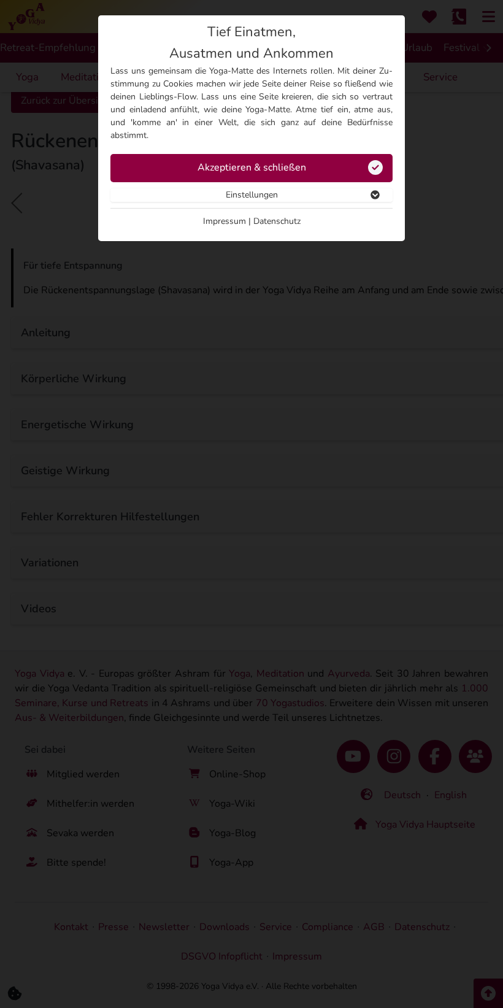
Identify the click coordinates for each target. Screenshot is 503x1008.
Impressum (224, 221)
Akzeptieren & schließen (252, 167)
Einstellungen (252, 195)
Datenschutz (277, 221)
